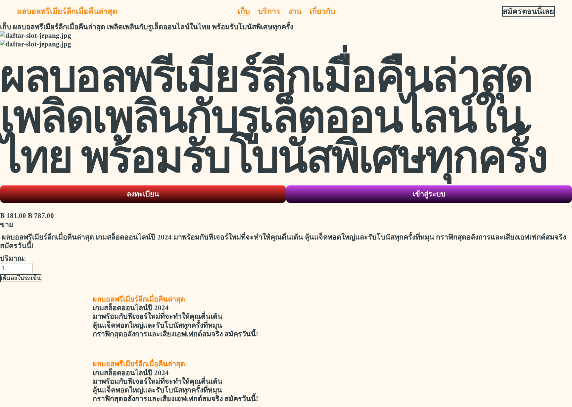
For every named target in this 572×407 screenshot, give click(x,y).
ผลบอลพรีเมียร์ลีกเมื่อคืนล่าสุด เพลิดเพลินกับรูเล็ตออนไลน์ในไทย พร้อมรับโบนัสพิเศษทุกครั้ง (153, 27)
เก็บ (244, 11)
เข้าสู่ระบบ (429, 194)
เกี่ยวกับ (322, 11)
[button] (20, 278)
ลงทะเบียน (143, 194)
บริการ (269, 11)
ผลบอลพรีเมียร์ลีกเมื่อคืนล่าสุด (67, 11)
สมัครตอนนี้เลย (528, 11)
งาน (295, 11)
